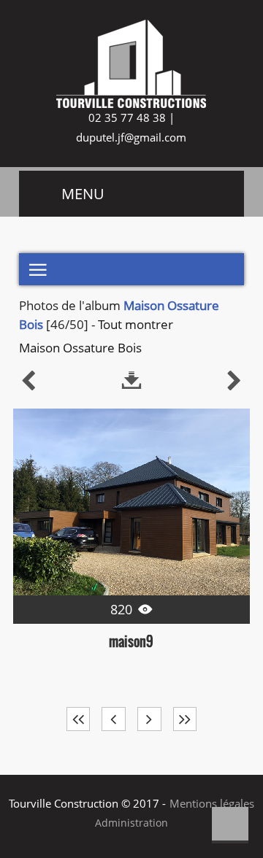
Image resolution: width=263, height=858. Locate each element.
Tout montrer (135, 324)
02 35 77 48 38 (125, 117)
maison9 (131, 641)
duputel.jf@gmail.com (131, 137)
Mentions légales (211, 803)
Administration (131, 823)
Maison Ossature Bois (80, 347)
